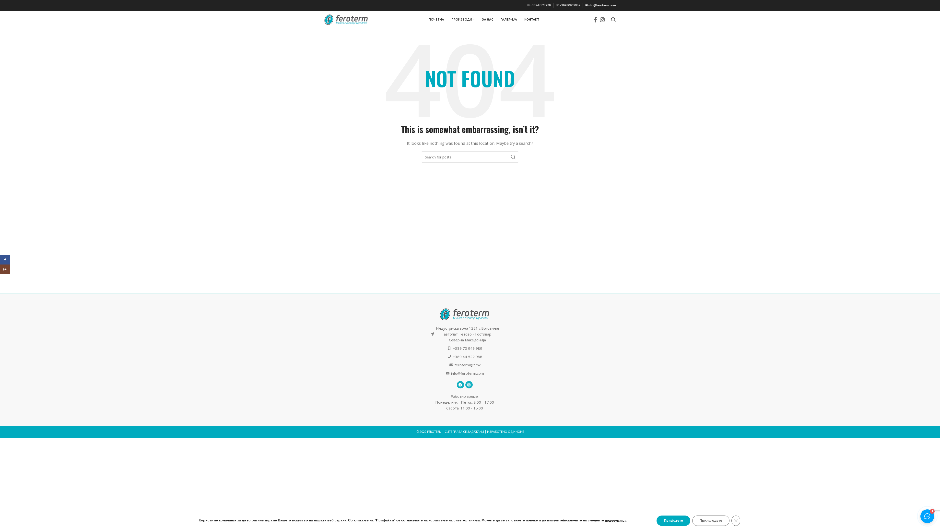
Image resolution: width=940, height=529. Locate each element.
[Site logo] (346, 19)
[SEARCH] (513, 157)
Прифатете (673, 520)
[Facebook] (460, 384)
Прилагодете (711, 520)
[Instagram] (469, 384)
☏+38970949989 (568, 5)
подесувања (615, 520)
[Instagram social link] (602, 19)
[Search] (613, 19)
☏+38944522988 (539, 5)
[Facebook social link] (595, 19)
